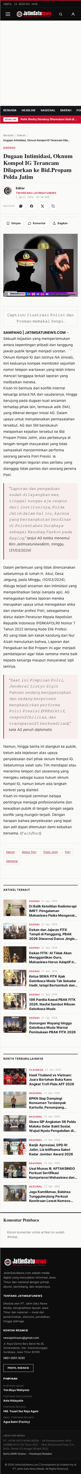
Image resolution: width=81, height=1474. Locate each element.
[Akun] (73, 14)
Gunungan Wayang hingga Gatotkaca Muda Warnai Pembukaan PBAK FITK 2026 (52, 1027)
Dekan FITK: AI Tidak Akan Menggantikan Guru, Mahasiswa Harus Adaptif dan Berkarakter (53, 960)
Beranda (10, 110)
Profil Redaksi (18, 1367)
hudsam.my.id (68, 1464)
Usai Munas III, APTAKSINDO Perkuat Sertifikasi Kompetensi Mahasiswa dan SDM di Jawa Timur (52, 1175)
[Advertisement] (40, 63)
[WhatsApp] (20, 206)
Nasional (48, 110)
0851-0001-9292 (14, 1358)
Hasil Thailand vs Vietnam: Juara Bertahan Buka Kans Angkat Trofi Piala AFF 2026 (51, 1079)
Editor (20, 188)
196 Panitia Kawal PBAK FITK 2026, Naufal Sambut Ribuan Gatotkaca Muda (52, 1004)
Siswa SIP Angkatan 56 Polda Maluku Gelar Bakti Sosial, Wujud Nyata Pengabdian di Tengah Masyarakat (52, 1128)
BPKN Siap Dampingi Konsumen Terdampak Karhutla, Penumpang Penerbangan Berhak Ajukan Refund (52, 1107)
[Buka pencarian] (60, 14)
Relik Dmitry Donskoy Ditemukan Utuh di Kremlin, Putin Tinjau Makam (49, 119)
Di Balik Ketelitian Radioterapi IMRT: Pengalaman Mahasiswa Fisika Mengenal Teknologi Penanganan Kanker (52, 915)
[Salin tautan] (53, 206)
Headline (29, 110)
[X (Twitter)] (42, 206)
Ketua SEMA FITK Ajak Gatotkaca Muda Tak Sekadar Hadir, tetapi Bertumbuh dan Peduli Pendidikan (52, 983)
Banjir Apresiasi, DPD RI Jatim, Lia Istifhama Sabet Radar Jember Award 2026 (51, 1149)
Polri (67, 852)
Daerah (65, 110)
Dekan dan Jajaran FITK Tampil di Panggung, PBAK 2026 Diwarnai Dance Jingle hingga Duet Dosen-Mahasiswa (52, 939)
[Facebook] (31, 206)
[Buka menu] (7, 14)
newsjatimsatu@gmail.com (21, 1337)
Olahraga (36, 1069)
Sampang (12, 861)
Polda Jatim (50, 852)
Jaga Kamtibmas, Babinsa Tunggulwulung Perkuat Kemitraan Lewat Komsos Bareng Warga (49, 1198)
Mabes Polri (29, 852)
